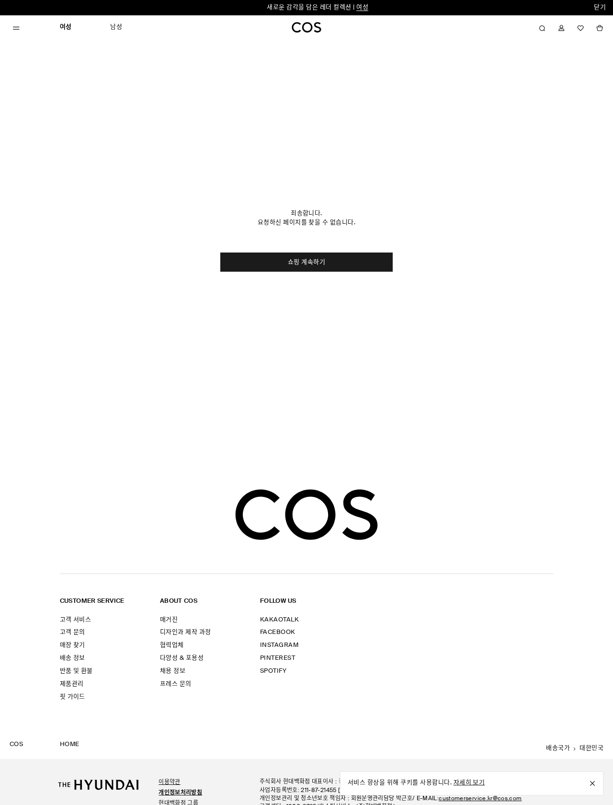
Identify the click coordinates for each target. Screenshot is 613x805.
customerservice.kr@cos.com (480, 799)
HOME (69, 744)
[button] (542, 28)
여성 (362, 7)
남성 (116, 27)
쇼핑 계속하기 (306, 262)
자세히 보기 (469, 783)
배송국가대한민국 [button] (574, 748)
